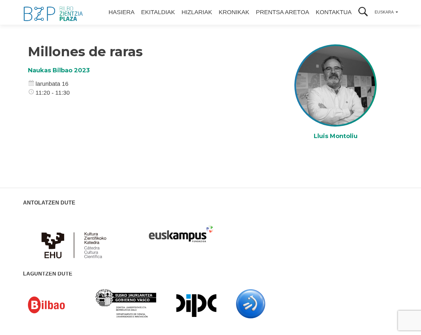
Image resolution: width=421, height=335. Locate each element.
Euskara (384, 12)
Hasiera (122, 12)
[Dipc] (196, 305)
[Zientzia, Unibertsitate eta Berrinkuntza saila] (126, 302)
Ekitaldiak (158, 12)
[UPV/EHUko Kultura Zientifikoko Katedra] (75, 241)
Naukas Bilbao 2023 (59, 70)
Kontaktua (334, 12)
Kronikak (234, 12)
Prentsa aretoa (282, 12)
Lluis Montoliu (336, 136)
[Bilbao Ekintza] (56, 305)
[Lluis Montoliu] (335, 85)
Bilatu (363, 12)
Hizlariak (197, 12)
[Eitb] (250, 303)
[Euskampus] (181, 230)
